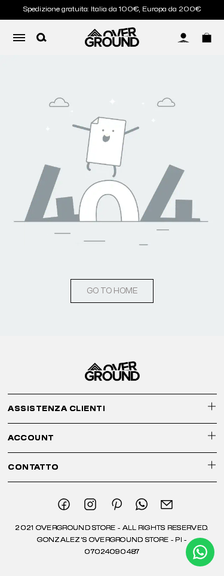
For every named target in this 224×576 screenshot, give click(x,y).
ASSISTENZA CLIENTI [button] (56, 408)
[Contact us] (200, 552)
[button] (41, 37)
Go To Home (112, 291)
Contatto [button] (33, 467)
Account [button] (31, 438)
